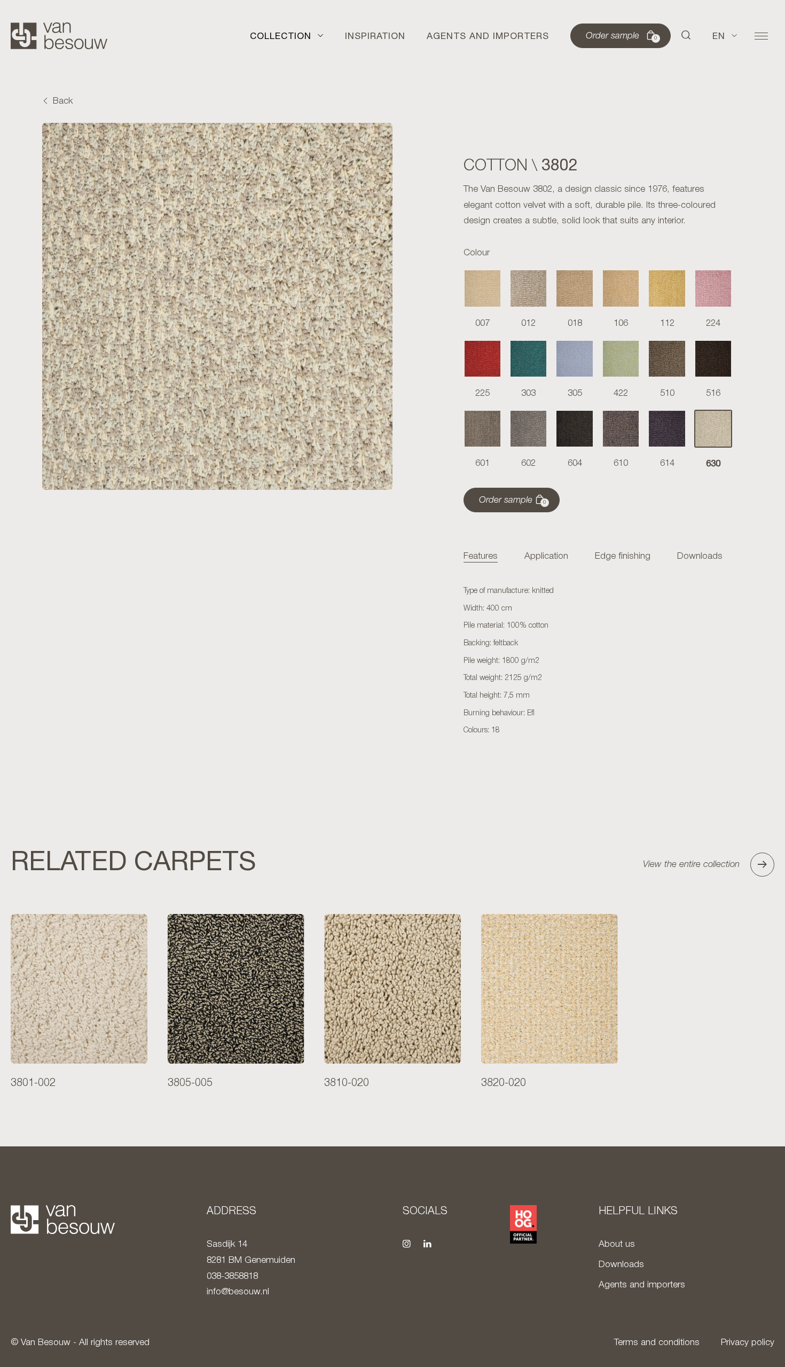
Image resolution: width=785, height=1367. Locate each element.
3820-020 (503, 1083)
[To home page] (59, 35)
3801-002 (33, 1083)
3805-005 (190, 1083)
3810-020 (346, 1083)
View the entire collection (691, 865)
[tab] (481, 556)
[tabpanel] (598, 661)
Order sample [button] (621, 36)
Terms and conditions (657, 1343)
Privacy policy (747, 1343)
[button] (686, 35)
